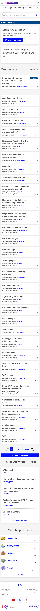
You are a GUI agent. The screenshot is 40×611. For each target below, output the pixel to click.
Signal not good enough (13, 296)
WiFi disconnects (10, 109)
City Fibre (6, 166)
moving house (8, 425)
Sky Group (4, 594)
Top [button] (21, 585)
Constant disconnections (13, 120)
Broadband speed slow (12, 98)
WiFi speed (8, 470)
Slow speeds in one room (13, 177)
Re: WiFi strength (10, 238)
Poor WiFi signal (9, 250)
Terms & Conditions (33, 589)
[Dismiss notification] (37, 7)
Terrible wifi (7, 330)
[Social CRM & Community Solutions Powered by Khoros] (34, 606)
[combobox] (18, 15)
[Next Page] (33, 449)
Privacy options (5, 589)
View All (20, 575)
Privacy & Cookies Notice (8, 591)
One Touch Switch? (11, 512)
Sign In (37, 3)
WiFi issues (7, 375)
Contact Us (35, 592)
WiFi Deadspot (8, 319)
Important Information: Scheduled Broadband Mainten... (12, 80)
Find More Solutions (20, 520)
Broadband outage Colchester (15, 308)
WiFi (4, 436)
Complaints (4, 592)
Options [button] (32, 69)
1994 (27, 449)
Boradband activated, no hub (15, 227)
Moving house (8, 352)
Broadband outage (10, 285)
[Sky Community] (11, 2)
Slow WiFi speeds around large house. (20, 479)
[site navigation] (2, 3)
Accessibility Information (31, 591)
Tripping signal (9, 261)
